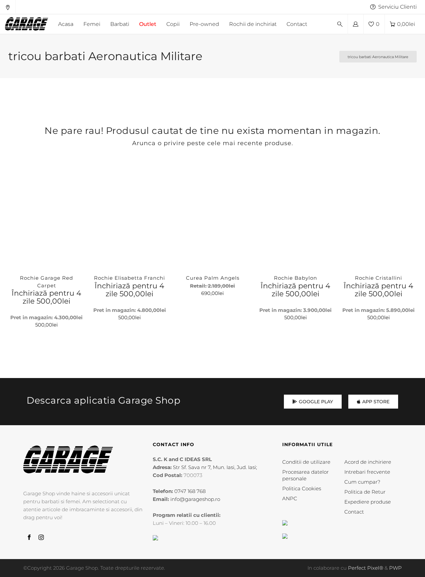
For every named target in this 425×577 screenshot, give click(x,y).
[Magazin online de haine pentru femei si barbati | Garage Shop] (68, 459)
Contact (354, 512)
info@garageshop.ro (195, 499)
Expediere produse (367, 502)
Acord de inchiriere (367, 462)
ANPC (289, 498)
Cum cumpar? (362, 482)
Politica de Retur (364, 492)
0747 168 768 (190, 491)
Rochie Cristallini (378, 278)
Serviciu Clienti (397, 7)
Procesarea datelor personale (305, 475)
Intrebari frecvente (367, 472)
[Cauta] (340, 24)
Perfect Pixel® (365, 568)
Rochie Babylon (295, 278)
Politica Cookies (301, 488)
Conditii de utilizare (306, 462)
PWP (395, 568)
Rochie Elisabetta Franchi (129, 278)
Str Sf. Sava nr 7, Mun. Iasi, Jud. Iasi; (215, 467)
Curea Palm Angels (212, 278)
